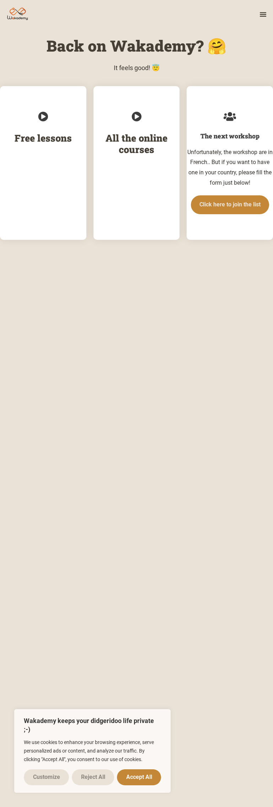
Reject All (93, 777)
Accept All (139, 777)
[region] (92, 751)
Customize (46, 777)
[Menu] (263, 14)
